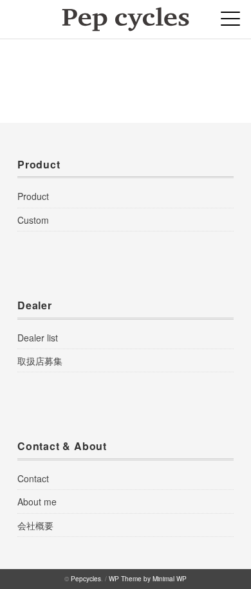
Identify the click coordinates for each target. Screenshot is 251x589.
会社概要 (35, 525)
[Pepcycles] (125, 15)
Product (33, 196)
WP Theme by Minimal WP (148, 578)
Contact (33, 478)
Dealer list (37, 337)
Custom (33, 219)
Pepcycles (86, 578)
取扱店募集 (39, 360)
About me (37, 501)
